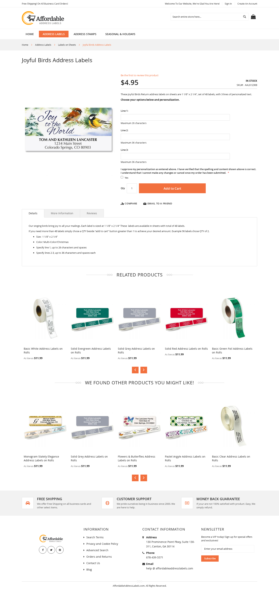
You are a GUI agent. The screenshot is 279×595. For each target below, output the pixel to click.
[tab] (33, 213)
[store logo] (43, 18)
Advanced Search (97, 550)
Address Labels (43, 44)
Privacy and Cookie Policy (102, 544)
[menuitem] (54, 34)
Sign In (228, 3)
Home (25, 44)
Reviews (92, 213)
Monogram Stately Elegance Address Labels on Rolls (41, 458)
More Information (62, 213)
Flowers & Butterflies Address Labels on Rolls (136, 458)
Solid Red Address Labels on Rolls (186, 348)
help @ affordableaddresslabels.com (169, 568)
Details (33, 213)
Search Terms (95, 537)
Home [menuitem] (30, 34)
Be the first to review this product (139, 75)
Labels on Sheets (67, 44)
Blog (89, 569)
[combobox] (209, 16)
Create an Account (247, 3)
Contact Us (93, 563)
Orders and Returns (99, 556)
